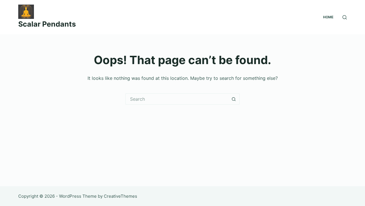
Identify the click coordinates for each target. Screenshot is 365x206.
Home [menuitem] (328, 17)
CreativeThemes (120, 196)
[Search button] (234, 99)
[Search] (344, 17)
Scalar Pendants (47, 24)
